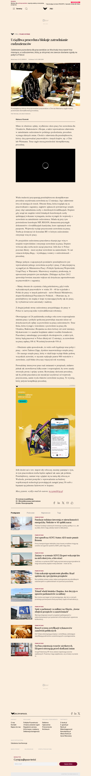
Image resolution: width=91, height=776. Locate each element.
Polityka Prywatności (30, 722)
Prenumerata (47, 727)
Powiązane (15, 513)
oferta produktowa (45, 749)
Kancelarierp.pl (65, 731)
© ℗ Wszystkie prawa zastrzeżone (28, 501)
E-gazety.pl (64, 725)
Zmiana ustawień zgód (31, 725)
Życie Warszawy (66, 736)
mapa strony (15, 749)
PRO (51, 9)
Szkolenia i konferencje (19, 743)
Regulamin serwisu (30, 727)
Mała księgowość (66, 729)
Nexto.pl (63, 727)
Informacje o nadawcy (31, 729)
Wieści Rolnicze (65, 734)
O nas (13, 722)
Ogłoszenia (46, 725)
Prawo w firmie (24, 34)
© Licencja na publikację (25, 499)
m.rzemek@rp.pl (56, 491)
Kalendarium (29, 749)
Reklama (45, 722)
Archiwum (45, 729)
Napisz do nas (16, 727)
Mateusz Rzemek (22, 119)
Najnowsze (45, 513)
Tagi (59, 513)
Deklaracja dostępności (31, 731)
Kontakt (13, 725)
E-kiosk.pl (63, 722)
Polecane (31, 513)
